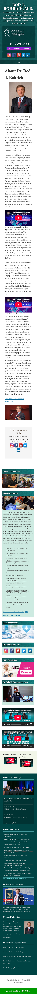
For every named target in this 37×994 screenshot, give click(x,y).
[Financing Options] (18, 632)
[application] (18, 717)
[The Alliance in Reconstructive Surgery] (18, 669)
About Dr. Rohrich (10, 493)
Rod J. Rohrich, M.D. (18, 6)
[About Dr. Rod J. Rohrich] (18, 503)
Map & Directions (14, 48)
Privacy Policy (18, 982)
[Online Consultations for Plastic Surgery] (18, 481)
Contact (26, 48)
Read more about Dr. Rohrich (11, 615)
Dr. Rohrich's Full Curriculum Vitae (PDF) (15, 879)
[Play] (4, 724)
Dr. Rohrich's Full (15, 612)
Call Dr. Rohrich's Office (19, 990)
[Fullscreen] (31, 724)
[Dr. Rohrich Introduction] (18, 694)
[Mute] (28, 724)
